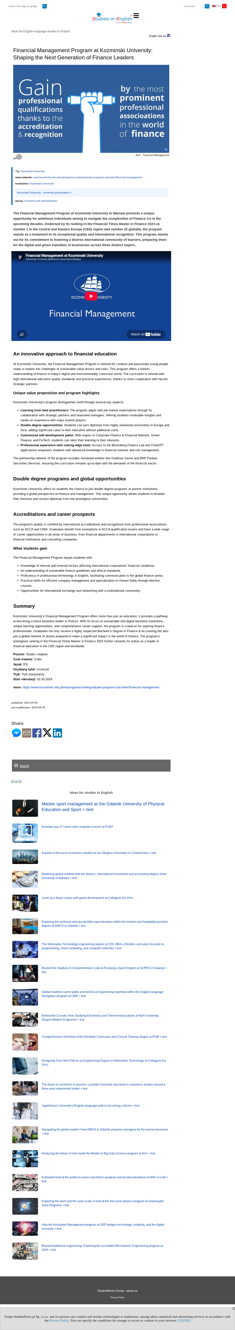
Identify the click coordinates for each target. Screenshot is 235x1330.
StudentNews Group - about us (117, 1290)
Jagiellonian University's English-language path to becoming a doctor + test (90, 1105)
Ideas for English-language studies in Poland (40, 31)
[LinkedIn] (57, 736)
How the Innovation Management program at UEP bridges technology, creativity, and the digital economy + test (103, 1226)
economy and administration (40, 200)
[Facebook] (36, 736)
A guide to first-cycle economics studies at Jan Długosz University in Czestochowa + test (99, 852)
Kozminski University (33, 171)
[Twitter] (47, 735)
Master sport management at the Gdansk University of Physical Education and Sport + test (103, 806)
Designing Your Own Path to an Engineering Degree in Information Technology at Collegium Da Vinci (104, 1062)
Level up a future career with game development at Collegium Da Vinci (87, 897)
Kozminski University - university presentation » (44, 192)
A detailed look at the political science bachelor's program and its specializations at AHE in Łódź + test (105, 1179)
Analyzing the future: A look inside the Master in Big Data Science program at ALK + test (98, 1153)
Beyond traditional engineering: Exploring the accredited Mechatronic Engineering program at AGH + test (102, 1247)
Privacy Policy (59, 1320)
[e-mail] (26, 736)
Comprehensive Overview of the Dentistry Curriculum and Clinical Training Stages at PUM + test (104, 1036)
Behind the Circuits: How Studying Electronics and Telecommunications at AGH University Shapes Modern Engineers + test (100, 1017)
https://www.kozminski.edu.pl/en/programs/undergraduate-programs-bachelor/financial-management (91, 687)
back (21, 765)
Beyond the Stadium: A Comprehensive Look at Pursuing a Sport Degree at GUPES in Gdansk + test (104, 970)
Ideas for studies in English (91, 793)
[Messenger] (16, 736)
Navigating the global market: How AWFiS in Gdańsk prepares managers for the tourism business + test (105, 1131)
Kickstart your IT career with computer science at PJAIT (77, 826)
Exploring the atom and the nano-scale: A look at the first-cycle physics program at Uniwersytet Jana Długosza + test (103, 1203)
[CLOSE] (184, 1320)
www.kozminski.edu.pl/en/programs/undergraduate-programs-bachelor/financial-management (87, 177)
